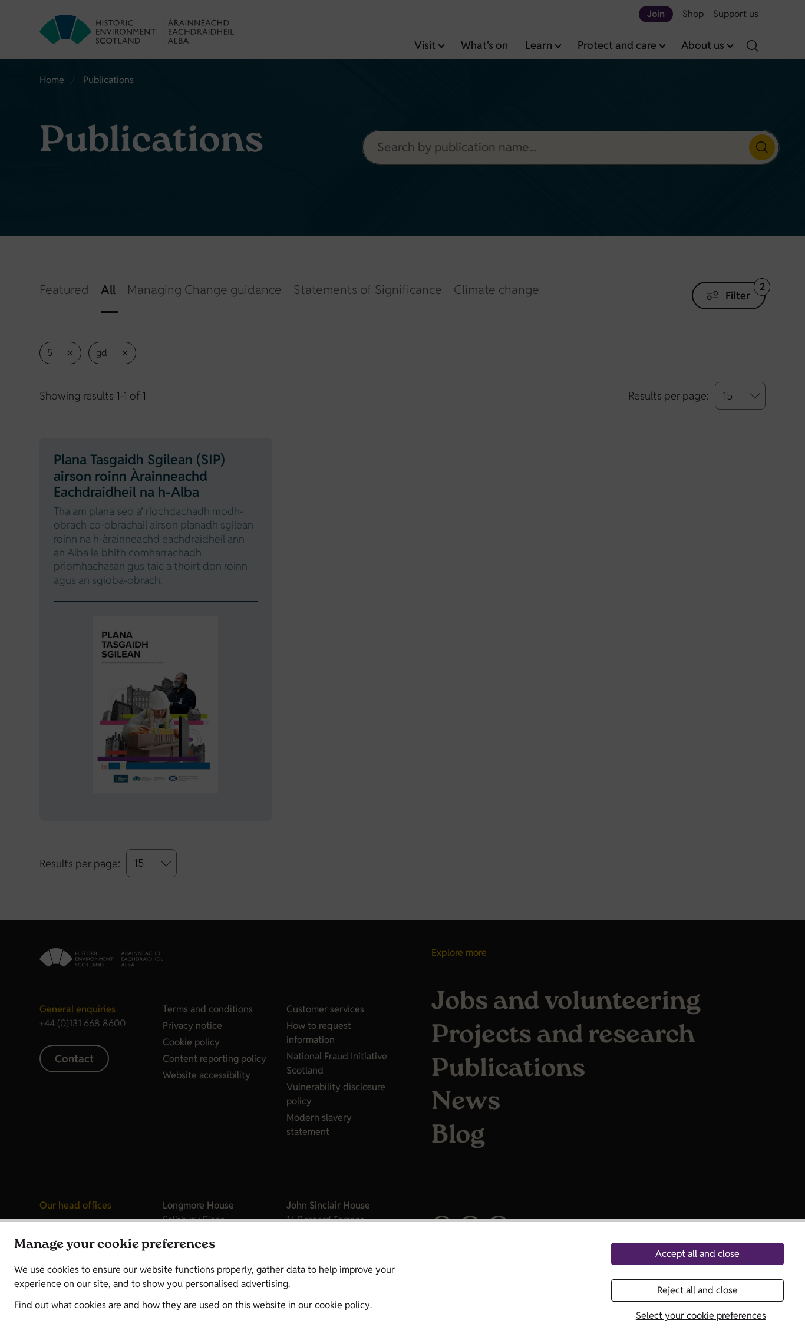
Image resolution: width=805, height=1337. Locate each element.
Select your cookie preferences (701, 1315)
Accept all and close (697, 1253)
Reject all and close (697, 1290)
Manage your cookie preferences (114, 1245)
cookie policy (342, 1305)
